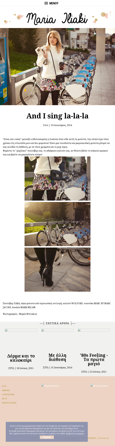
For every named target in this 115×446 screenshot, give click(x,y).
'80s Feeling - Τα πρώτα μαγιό (94, 359)
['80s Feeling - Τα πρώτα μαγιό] (94, 339)
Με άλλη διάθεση (57, 357)
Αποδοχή (47, 437)
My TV (4, 399)
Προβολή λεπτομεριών (75, 433)
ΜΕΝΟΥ (53, 3)
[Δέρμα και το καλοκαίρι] (21, 340)
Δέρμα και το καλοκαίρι (21, 358)
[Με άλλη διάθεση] (57, 339)
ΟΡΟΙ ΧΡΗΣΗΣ (88, 438)
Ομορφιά (6, 390)
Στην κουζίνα (8, 394)
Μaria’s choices (9, 403)
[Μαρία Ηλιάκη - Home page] (57, 17)
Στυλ (45, 125)
